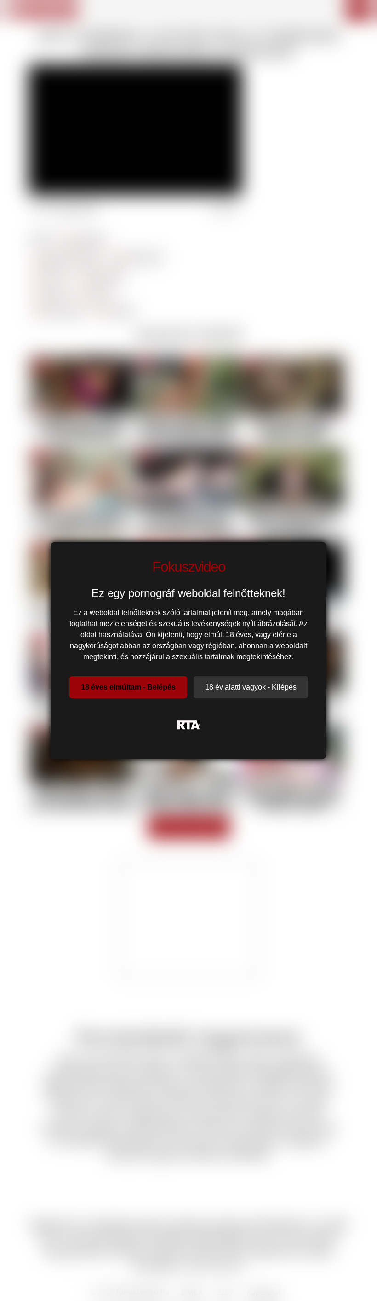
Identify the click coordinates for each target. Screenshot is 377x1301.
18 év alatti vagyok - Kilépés (251, 687)
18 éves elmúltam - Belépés (128, 687)
